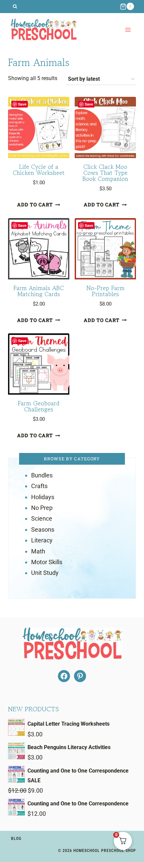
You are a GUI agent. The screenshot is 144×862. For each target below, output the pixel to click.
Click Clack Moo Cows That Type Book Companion (105, 172)
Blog (16, 838)
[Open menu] (128, 29)
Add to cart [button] (35, 205)
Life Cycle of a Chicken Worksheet (39, 169)
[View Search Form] (15, 6)
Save (22, 104)
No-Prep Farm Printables (105, 290)
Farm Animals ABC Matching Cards (38, 290)
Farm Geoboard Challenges (39, 406)
